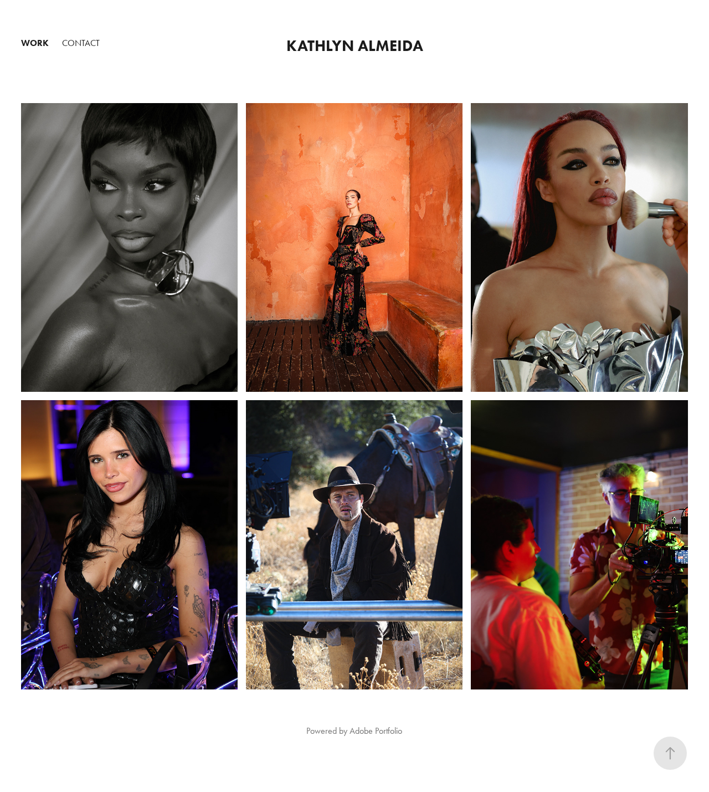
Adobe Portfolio (376, 730)
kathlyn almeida (354, 45)
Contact (81, 43)
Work (35, 43)
